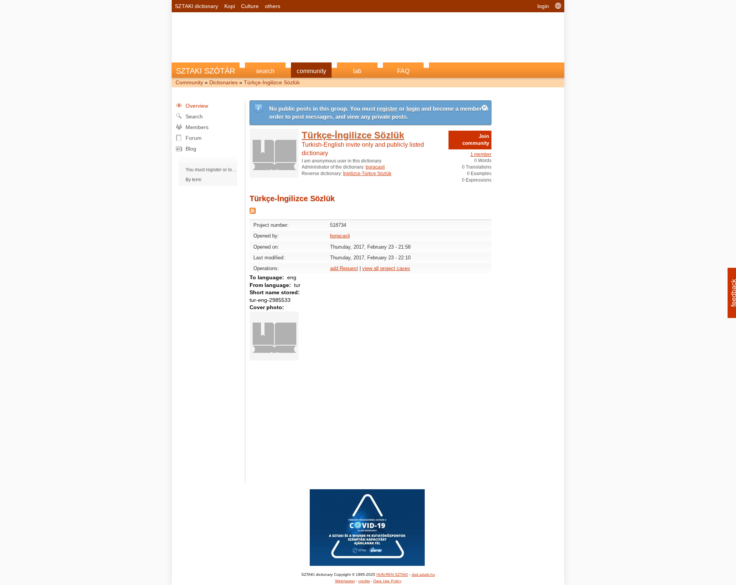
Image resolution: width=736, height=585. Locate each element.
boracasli (375, 167)
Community (189, 82)
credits (364, 581)
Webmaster (345, 581)
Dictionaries (223, 82)
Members (197, 127)
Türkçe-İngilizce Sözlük (272, 82)
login (543, 6)
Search (194, 116)
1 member (480, 154)
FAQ (403, 71)
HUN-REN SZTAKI (392, 574)
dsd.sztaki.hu (423, 574)
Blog (191, 149)
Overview (197, 106)
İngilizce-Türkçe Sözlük (367, 173)
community (311, 71)
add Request (344, 268)
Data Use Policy (387, 581)
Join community (475, 139)
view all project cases (386, 268)
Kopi (229, 6)
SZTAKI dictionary (196, 6)
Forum (194, 138)
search (265, 71)
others (272, 6)
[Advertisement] (368, 33)
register (214, 169)
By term (193, 179)
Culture (250, 6)
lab (357, 71)
